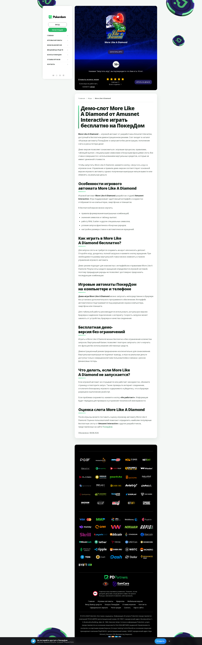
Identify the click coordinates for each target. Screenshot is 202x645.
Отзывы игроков (53, 60)
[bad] (107, 79)
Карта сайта (138, 607)
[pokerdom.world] (56, 75)
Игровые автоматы (54, 40)
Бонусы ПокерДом (54, 55)
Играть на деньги (143, 82)
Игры (90, 98)
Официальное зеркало (99, 607)
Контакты (51, 64)
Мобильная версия (54, 45)
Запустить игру (116, 52)
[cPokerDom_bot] (63, 75)
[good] (119, 79)
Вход (57, 25)
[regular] (115, 79)
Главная (50, 36)
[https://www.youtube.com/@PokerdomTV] (53, 75)
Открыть (160, 641)
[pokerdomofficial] (60, 75)
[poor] (111, 79)
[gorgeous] (122, 79)
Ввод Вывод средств (55, 50)
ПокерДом (107, 427)
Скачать (127, 607)
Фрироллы (120, 601)
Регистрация (57, 30)
